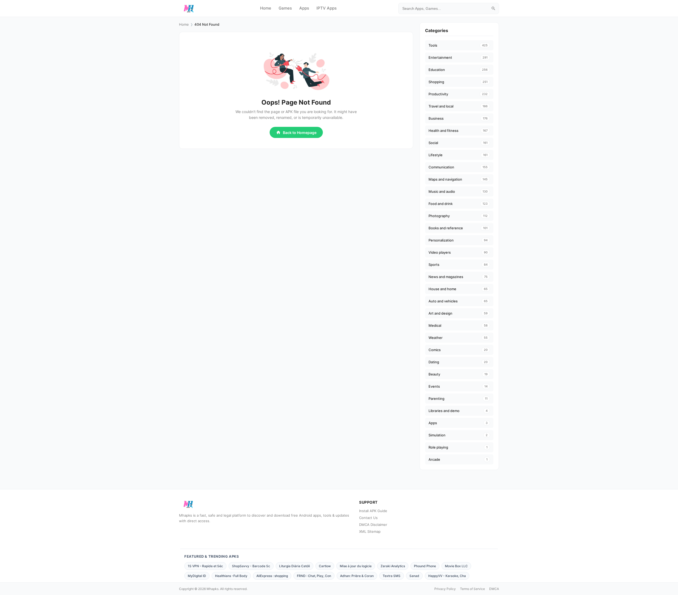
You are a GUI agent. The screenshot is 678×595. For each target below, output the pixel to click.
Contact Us (368, 518)
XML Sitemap (370, 531)
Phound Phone (425, 566)
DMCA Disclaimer (373, 524)
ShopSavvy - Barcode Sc (251, 566)
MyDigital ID (197, 576)
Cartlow (325, 566)
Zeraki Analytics (393, 566)
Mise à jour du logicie (356, 566)
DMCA (494, 589)
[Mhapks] (188, 8)
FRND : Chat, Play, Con (314, 576)
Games (285, 8)
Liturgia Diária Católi (294, 566)
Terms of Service (472, 589)
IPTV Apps (326, 8)
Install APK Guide (373, 511)
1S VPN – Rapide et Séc (205, 566)
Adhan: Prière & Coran (357, 576)
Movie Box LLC (456, 566)
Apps (304, 8)
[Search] (493, 8)
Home (265, 8)
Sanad (414, 576)
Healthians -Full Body (231, 576)
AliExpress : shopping (272, 576)
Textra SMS (391, 576)
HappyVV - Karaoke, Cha (447, 576)
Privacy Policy (445, 589)
